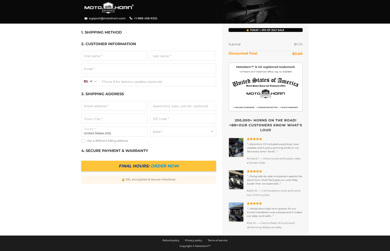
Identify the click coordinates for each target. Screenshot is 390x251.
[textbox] (183, 131)
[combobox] (90, 81)
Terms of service (218, 240)
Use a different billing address (107, 141)
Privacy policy (193, 240)
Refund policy (170, 240)
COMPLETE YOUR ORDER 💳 (148, 166)
